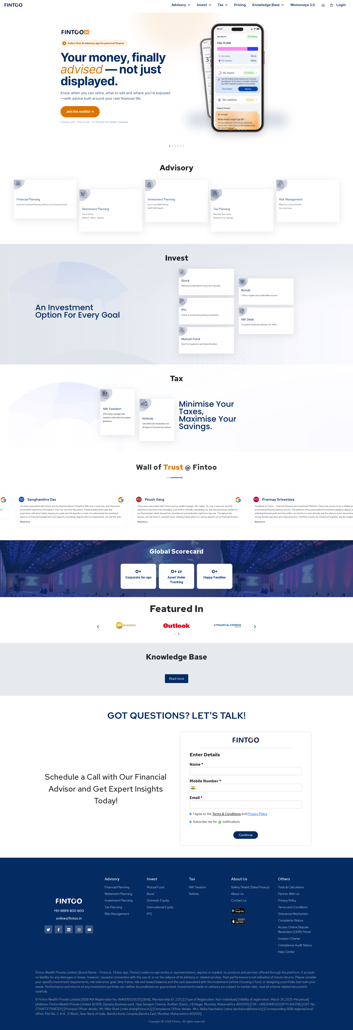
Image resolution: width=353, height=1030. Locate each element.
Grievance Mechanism (293, 914)
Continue (245, 835)
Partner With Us (288, 894)
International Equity (160, 907)
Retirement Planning (118, 894)
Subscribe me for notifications (216, 822)
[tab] (229, 129)
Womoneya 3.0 (302, 4)
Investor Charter (289, 938)
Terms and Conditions (293, 907)
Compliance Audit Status (295, 945)
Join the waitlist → (80, 111)
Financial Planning (117, 887)
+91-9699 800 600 (69, 910)
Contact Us (239, 900)
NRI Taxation (197, 887)
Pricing (240, 4)
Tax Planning (113, 907)
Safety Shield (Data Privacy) (250, 887)
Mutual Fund (155, 887)
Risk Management (117, 914)
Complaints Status (290, 920)
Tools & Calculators (291, 887)
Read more (102, 522)
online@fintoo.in (69, 918)
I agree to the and (230, 814)
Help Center (286, 952)
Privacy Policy (287, 900)
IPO (149, 914)
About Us (237, 894)
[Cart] (331, 5)
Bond (150, 894)
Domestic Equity (158, 900)
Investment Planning (119, 900)
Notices (194, 894)
